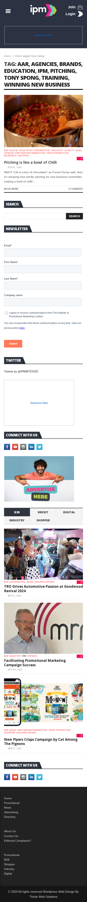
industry (57, 150)
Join (71, 7)
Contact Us (11, 836)
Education (26, 150)
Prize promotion (58, 153)
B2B (6, 859)
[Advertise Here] (39, 479)
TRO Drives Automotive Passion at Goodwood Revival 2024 (43, 588)
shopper (23, 155)
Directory (10, 816)
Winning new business (37, 84)
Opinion (9, 153)
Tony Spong (21, 77)
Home (7, 56)
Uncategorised (44, 582)
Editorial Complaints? (17, 840)
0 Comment (76, 189)
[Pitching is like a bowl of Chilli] (43, 121)
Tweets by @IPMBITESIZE (21, 371)
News (78, 150)
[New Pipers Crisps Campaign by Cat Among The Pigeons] (43, 702)
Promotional (11, 803)
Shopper (9, 864)
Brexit (43, 512)
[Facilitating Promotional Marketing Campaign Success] (43, 628)
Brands (70, 64)
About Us (10, 831)
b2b (6, 150)
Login (70, 14)
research (10, 155)
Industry (9, 869)
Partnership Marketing (30, 153)
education (19, 70)
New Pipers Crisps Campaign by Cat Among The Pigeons (40, 741)
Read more (11, 189)
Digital (13, 150)
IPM (43, 70)
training (54, 77)
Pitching (62, 70)
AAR (23, 64)
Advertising (11, 812)
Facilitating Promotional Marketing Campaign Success (35, 662)
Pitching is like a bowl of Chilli (30, 162)
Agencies (44, 64)
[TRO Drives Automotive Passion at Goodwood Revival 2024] (43, 554)
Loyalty (69, 150)
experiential (42, 150)
